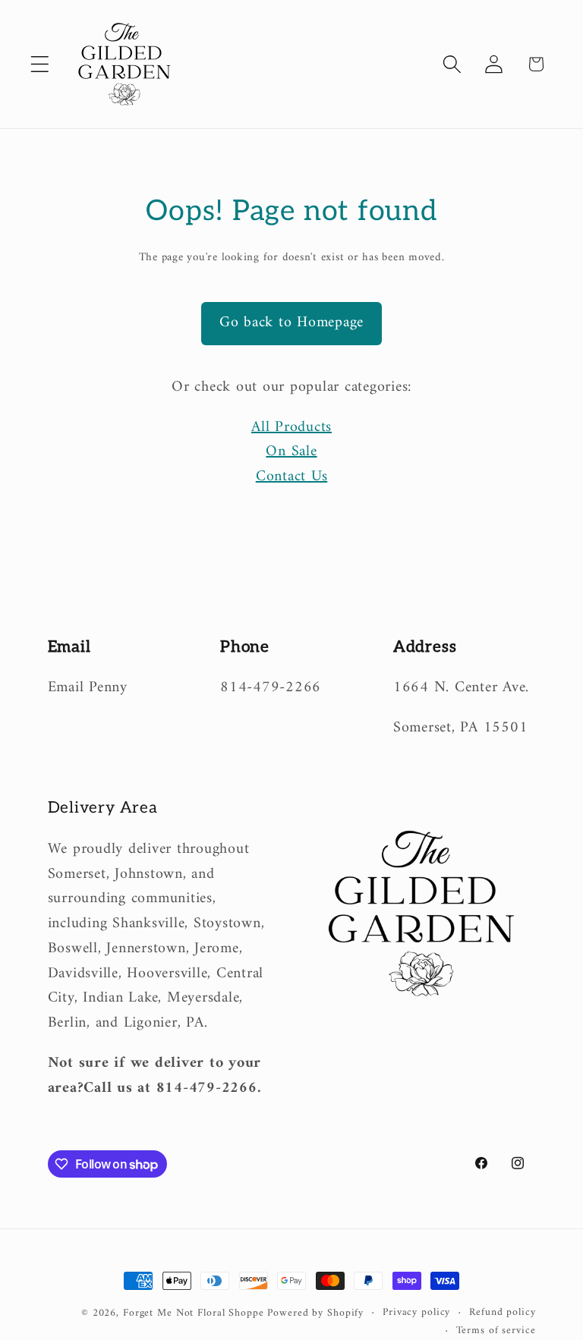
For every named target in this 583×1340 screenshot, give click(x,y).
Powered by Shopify (315, 1313)
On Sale (291, 452)
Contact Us (292, 477)
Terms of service (496, 1331)
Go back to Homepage (291, 323)
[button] (40, 64)
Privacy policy (416, 1313)
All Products (291, 427)
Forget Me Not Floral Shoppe (193, 1313)
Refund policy (502, 1313)
